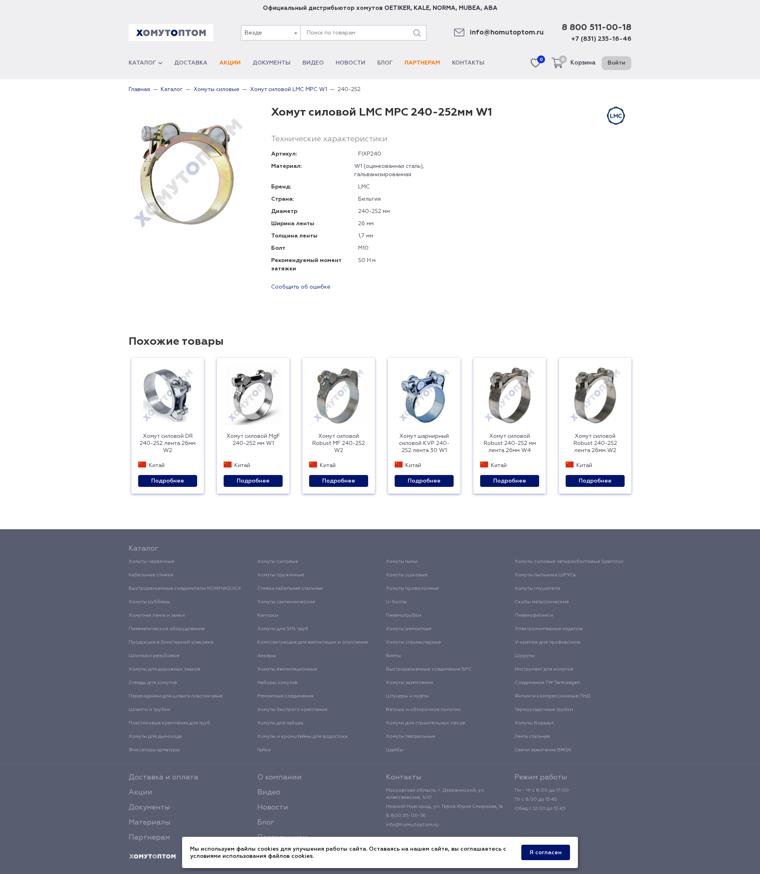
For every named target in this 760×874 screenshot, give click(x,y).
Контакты (468, 63)
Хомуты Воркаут (534, 723)
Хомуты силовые (277, 561)
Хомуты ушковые (407, 575)
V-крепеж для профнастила (547, 642)
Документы (272, 63)
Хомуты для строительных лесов (425, 723)
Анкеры (266, 656)
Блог (385, 63)
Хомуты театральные (410, 736)
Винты (393, 656)
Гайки (264, 750)
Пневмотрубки (403, 615)
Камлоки (267, 615)
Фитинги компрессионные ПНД (552, 696)
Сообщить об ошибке (301, 287)
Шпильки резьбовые (154, 656)
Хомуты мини (402, 561)
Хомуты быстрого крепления (292, 709)
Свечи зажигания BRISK (543, 750)
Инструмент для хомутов (544, 669)
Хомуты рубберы (149, 602)
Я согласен (546, 852)
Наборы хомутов (277, 682)
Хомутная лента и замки (157, 615)
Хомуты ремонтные (408, 629)
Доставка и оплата (163, 777)
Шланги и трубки (149, 709)
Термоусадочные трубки (544, 709)
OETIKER (397, 8)
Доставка (190, 63)
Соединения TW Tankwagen (547, 682)
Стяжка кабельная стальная (290, 588)
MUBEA (470, 8)
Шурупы (525, 656)
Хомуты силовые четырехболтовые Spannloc (569, 561)
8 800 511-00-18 (596, 27)
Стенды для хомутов (153, 682)
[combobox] (270, 33)
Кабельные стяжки (151, 575)
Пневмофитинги (534, 615)
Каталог (142, 63)
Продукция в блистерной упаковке (171, 642)
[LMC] (615, 115)
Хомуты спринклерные (413, 642)
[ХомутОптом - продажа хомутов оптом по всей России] (171, 32)
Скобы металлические (542, 602)
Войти (616, 63)
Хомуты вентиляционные (287, 669)
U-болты (396, 602)
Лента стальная (532, 736)
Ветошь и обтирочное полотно (423, 709)
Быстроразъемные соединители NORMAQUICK (185, 588)
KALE (421, 8)
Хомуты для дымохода (155, 736)
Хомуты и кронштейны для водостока (302, 736)
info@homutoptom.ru (507, 32)
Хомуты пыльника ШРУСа (545, 575)
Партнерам (422, 63)
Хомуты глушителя (537, 588)
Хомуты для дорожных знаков (164, 669)
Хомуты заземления (409, 682)
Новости (350, 63)
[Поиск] (417, 33)
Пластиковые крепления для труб (169, 723)
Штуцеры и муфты (407, 696)
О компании (279, 777)
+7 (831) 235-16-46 (601, 39)
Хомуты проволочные (412, 588)
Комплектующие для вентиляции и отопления (312, 642)
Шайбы (394, 750)
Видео (313, 63)
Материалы (150, 822)
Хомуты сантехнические (286, 602)
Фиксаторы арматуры (154, 750)
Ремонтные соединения (285, 696)
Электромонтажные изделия (549, 629)
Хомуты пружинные (280, 575)
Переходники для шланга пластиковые (175, 696)
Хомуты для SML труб (282, 629)
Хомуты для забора (280, 723)
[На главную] (152, 856)
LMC (364, 187)
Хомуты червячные (151, 561)
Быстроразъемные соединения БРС (429, 669)
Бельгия (369, 199)
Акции (230, 63)
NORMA (444, 8)
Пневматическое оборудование (167, 629)
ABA (491, 8)
